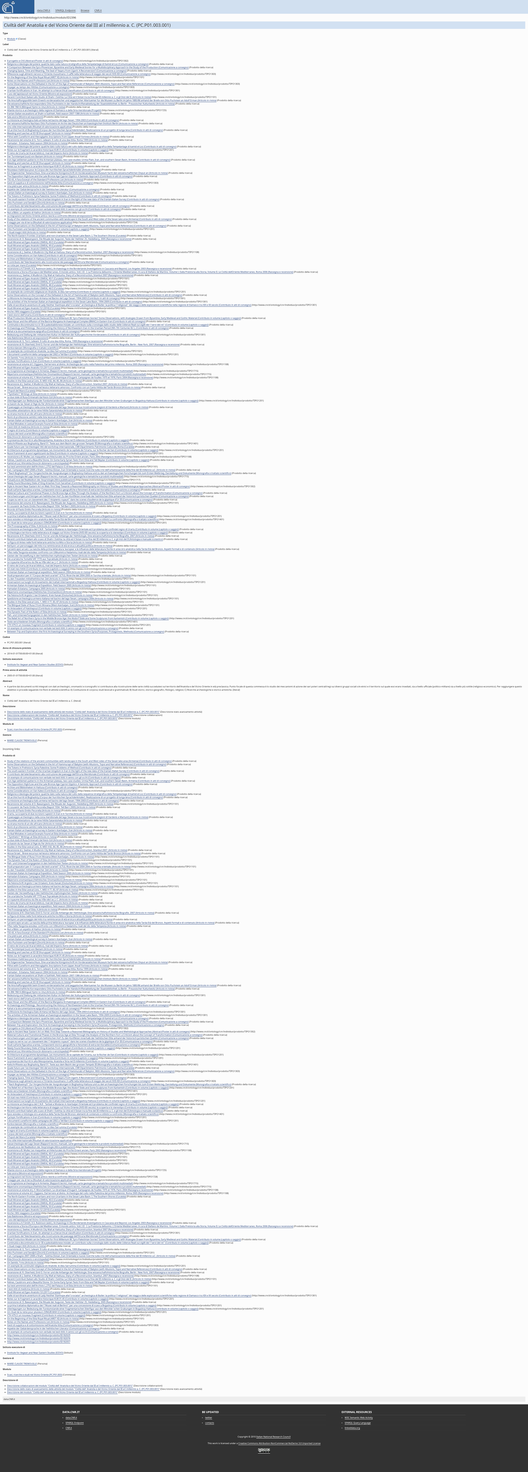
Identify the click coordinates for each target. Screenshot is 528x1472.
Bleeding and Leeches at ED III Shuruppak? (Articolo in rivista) (39, 133)
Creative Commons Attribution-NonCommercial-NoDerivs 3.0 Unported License (279, 1443)
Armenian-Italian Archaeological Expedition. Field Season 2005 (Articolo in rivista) (49, 585)
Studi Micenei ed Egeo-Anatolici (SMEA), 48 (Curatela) (34, 285)
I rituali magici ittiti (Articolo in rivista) (26, 232)
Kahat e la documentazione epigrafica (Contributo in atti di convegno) (43, 331)
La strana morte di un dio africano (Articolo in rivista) (34, 413)
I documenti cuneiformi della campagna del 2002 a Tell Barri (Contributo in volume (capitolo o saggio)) (60, 354)
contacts (209, 1422)
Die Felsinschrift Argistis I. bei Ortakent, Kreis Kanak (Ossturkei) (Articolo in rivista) (50, 595)
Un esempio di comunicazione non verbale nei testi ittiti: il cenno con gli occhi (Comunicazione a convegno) (62, 628)
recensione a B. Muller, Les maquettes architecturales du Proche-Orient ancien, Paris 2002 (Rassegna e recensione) (66, 456)
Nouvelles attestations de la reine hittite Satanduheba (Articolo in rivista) (44, 410)
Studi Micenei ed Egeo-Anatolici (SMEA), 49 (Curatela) (34, 245)
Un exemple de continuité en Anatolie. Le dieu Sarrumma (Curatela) (42, 351)
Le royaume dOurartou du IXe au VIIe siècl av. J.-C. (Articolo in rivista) (42, 562)
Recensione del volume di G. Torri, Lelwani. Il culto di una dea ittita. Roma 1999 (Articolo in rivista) (57, 139)
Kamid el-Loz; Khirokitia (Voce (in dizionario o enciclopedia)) (38, 463)
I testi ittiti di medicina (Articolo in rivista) (28, 426)
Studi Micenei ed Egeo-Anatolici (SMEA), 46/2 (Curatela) (35, 288)
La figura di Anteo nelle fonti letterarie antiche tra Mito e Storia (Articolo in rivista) (49, 542)
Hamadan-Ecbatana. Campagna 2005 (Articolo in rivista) (36, 588)
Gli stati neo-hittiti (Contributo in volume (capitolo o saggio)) (38, 568)
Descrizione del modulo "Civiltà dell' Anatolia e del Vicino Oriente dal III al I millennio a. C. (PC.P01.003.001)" (62, 718)
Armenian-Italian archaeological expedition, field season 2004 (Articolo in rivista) (48, 572)
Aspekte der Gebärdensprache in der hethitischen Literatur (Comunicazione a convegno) (53, 189)
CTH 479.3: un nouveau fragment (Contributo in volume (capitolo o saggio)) (46, 624)
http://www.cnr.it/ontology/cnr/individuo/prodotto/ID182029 (38, 1335)
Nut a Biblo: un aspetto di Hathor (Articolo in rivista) (34, 212)
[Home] (17, 7)
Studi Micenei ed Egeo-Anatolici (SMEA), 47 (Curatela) (34, 281)
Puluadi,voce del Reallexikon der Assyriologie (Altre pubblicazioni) (41, 479)
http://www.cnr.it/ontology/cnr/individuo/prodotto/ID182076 (38, 1338)
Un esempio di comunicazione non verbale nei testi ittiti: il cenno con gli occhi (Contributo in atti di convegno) (64, 209)
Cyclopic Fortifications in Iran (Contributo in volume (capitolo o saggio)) (44, 361)
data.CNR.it (43, 10)
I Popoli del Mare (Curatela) (21, 390)
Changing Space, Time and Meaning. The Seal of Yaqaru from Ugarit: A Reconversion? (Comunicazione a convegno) (67, 70)
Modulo (11, 38)
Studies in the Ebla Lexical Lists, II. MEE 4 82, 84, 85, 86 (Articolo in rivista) (44, 380)
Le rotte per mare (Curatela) (21, 265)
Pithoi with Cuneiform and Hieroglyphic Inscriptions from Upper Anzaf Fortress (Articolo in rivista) (58, 136)
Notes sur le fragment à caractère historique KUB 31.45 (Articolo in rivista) (45, 166)
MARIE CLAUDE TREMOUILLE (22, 740)
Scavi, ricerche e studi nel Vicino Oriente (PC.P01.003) (34, 729)
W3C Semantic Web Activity (359, 1417)
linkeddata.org (352, 1427)
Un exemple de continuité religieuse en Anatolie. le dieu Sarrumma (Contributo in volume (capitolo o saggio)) (63, 291)
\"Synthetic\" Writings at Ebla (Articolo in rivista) (32, 393)
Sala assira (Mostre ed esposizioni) (25, 116)
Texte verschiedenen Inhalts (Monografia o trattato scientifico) (39, 621)
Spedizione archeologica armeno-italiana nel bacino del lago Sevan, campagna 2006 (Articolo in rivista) (60, 598)
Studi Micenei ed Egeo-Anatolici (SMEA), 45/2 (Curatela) (35, 242)
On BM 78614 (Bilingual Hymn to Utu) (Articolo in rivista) (36, 106)
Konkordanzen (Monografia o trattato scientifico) (33, 347)
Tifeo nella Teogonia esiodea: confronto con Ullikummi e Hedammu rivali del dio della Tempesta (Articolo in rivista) (66, 552)
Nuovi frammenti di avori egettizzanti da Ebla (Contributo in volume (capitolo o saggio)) (52, 453)
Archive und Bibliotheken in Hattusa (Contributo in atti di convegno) (42, 258)
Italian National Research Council (273, 1436)
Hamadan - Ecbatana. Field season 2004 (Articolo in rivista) (37, 143)
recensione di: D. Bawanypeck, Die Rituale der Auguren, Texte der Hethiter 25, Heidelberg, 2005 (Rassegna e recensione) (69, 238)
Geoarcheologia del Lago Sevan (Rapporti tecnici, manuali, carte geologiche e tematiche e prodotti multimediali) (65, 476)
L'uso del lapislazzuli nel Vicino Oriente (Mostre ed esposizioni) (39, 93)
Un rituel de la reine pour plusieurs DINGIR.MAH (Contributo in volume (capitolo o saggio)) (54, 522)
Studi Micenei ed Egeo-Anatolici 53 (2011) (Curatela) (33, 367)
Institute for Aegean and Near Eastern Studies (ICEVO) (35, 664)
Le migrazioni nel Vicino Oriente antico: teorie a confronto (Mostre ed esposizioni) (49, 215)
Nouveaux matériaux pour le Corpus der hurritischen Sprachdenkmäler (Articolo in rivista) (54, 169)
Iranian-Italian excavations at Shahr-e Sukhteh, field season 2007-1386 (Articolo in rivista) (53, 113)
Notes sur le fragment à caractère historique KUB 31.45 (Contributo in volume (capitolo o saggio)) (57, 149)
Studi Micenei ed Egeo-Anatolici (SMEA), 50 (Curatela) (34, 248)
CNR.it (98, 10)
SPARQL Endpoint (65, 10)
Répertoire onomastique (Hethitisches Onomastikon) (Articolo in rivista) (44, 591)
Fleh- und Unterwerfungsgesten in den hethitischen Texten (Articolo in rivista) (47, 615)
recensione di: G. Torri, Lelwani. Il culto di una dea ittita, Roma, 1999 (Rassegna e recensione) (55, 341)
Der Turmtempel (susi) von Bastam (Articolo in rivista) (35, 156)
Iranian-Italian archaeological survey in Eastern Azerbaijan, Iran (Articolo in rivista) (49, 192)
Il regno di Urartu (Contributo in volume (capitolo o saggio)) (38, 430)
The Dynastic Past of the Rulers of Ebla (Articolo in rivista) (37, 611)
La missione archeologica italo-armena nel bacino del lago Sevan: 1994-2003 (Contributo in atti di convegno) (63, 120)
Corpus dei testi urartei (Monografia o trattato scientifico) (37, 433)
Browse (85, 10)
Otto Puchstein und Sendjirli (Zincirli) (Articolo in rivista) (36, 202)
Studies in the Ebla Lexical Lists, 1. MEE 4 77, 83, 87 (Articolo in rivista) (42, 601)
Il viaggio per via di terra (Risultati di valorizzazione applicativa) (39, 222)
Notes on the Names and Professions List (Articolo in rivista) (38, 80)
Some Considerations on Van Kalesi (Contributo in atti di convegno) (42, 255)
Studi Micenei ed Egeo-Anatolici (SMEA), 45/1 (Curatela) (35, 278)
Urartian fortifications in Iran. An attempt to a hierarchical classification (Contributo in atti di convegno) (61, 90)
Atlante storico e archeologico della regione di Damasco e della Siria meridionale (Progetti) (54, 110)
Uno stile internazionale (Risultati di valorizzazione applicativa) (39, 126)
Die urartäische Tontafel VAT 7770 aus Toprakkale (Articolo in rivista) (42, 558)
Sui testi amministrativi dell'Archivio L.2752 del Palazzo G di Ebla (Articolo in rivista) (49, 466)
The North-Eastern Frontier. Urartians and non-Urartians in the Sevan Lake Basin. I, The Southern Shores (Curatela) (66, 235)
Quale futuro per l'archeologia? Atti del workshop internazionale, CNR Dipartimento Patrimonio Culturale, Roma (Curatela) (70, 446)
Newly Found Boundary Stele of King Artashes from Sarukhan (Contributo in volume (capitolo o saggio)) (61, 483)
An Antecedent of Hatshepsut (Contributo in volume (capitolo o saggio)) (44, 608)
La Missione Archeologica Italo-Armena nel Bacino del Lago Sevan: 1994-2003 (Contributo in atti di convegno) (63, 298)
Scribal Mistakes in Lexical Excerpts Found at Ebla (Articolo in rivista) (42, 423)
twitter (208, 1417)
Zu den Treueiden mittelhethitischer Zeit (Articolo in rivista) (37, 578)
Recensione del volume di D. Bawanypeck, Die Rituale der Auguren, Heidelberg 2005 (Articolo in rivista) (60, 502)
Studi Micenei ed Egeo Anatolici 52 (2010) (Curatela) (33, 308)
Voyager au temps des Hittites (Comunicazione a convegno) (38, 87)
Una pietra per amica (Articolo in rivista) (27, 186)
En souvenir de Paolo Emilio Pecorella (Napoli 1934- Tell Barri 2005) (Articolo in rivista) (51, 506)
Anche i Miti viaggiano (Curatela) (24, 311)
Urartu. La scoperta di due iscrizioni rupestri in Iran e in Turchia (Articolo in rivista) (49, 512)
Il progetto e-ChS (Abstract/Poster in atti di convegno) (35, 60)
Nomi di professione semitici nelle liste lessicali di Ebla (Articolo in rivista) (44, 417)
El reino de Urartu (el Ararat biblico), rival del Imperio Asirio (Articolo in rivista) (47, 153)
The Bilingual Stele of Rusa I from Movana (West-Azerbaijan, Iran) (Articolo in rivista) (50, 605)
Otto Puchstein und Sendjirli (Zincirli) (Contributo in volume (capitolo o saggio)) (48, 229)
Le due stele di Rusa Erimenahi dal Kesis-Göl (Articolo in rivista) (39, 397)
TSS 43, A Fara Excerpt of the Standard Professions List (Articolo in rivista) (45, 179)
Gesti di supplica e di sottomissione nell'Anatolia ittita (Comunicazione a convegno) (50, 182)
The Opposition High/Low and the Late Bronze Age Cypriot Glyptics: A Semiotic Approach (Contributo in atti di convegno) (70, 176)
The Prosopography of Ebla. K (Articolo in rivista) (32, 525)
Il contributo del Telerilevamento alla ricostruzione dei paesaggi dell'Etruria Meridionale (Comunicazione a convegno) (68, 262)
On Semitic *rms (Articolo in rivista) (25, 357)
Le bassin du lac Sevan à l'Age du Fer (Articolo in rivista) (35, 403)
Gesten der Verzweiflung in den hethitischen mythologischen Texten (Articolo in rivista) (52, 555)
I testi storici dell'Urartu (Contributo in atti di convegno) (36, 314)
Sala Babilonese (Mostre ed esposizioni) (27, 337)
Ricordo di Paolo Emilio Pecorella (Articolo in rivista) (34, 509)
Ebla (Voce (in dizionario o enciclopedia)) (28, 436)
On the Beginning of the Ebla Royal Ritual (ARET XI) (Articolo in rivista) (43, 77)
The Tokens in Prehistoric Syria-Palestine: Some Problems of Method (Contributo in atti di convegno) (59, 196)
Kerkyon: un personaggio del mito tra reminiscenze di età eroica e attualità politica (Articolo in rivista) (59, 545)
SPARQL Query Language (358, 1422)
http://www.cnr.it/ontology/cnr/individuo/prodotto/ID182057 (38, 1341)
